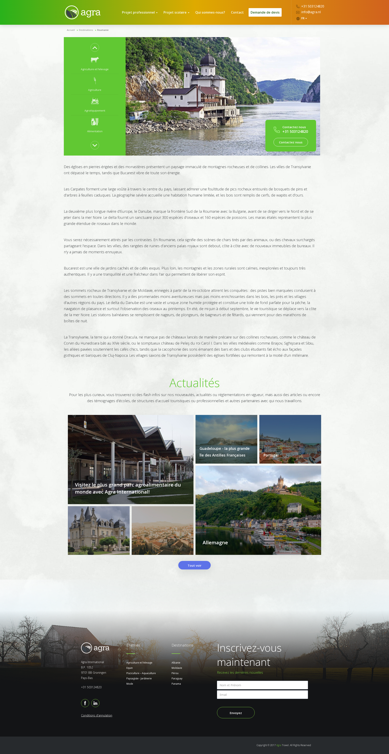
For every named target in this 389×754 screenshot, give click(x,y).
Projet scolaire (175, 12)
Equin (129, 668)
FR (302, 18)
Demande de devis (265, 12)
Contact (237, 12)
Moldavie (177, 668)
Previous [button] (95, 47)
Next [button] (95, 145)
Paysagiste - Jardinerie (139, 678)
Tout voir (194, 565)
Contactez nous (290, 142)
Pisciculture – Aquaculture (141, 673)
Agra (278, 745)
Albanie (176, 662)
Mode (129, 683)
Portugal (271, 455)
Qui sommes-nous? (210, 12)
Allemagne (215, 542)
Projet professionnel (139, 12)
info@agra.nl (310, 12)
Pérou (175, 673)
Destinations (86, 29)
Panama (176, 683)
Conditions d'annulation (96, 715)
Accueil (71, 29)
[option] (95, 63)
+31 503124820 (312, 6)
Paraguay (177, 678)
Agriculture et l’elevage (139, 662)
